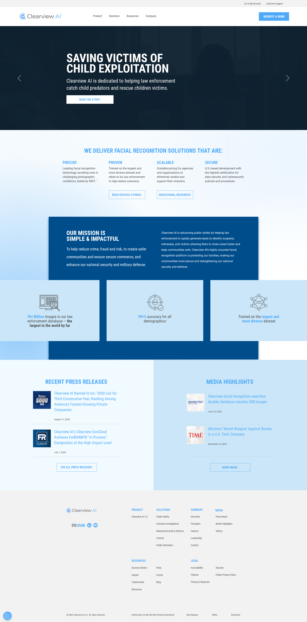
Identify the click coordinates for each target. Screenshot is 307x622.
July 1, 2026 (60, 452)
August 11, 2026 (62, 419)
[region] (89, 525)
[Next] (287, 78)
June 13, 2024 (215, 411)
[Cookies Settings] (7, 615)
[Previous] (19, 78)
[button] (98, 16)
